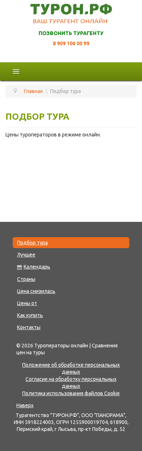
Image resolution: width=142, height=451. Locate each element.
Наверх (24, 405)
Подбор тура (32, 243)
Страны (26, 279)
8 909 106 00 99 (71, 43)
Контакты (28, 327)
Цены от (27, 303)
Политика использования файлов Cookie (71, 393)
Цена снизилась (36, 291)
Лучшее (26, 255)
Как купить (30, 315)
